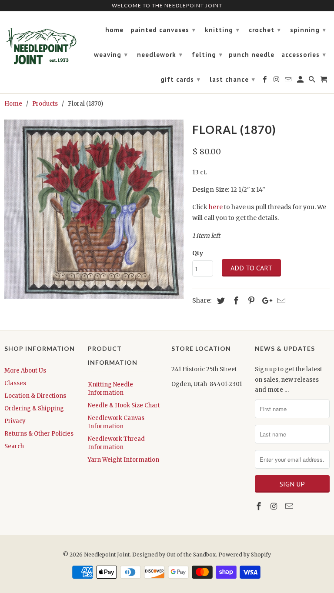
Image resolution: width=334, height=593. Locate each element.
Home (114, 30)
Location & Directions (35, 396)
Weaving (111, 54)
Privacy (15, 421)
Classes (15, 383)
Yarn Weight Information (123, 459)
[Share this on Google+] (265, 301)
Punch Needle (251, 55)
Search (14, 446)
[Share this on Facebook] (235, 301)
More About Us (25, 370)
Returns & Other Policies (38, 433)
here (216, 207)
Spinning (308, 30)
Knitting (222, 30)
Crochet (265, 30)
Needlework (160, 54)
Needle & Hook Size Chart (124, 405)
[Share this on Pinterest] (250, 301)
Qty (197, 253)
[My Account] (301, 81)
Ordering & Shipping (34, 408)
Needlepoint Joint (107, 554)
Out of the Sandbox (191, 554)
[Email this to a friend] (280, 301)
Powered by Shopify (244, 554)
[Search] (313, 81)
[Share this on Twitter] (220, 301)
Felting (207, 54)
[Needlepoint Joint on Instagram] (275, 506)
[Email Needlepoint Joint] (290, 506)
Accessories (303, 54)
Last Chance (232, 79)
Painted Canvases (163, 30)
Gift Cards (180, 79)
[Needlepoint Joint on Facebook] (259, 506)
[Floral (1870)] (94, 209)
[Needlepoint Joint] (41, 42)
